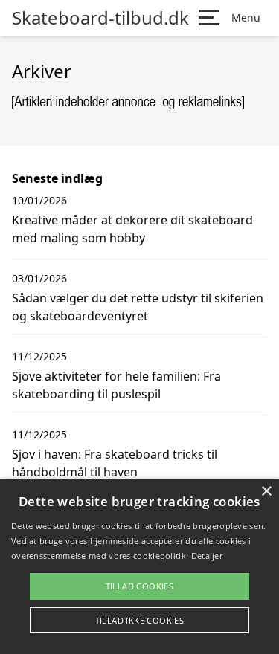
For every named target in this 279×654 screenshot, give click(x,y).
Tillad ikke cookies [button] (140, 620)
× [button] (266, 491)
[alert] (139, 566)
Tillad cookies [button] (140, 586)
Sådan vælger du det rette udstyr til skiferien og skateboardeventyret (137, 307)
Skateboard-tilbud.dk (100, 18)
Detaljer (206, 555)
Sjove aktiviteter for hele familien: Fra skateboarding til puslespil (116, 385)
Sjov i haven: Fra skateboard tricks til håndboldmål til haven (114, 463)
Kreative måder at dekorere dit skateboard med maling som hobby (132, 229)
